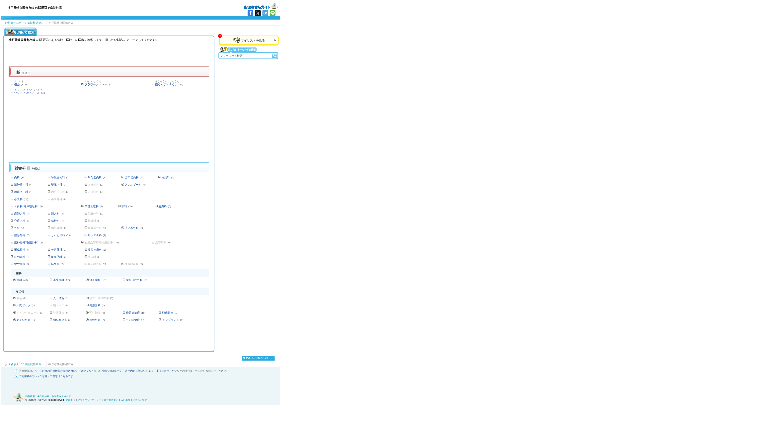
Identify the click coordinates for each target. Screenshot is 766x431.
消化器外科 (134, 227)
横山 (20, 84)
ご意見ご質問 (140, 399)
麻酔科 (57, 264)
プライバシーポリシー (90, 399)
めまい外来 (26, 319)
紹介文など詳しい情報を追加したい (101, 370)
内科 (19, 177)
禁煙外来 (97, 319)
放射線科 (22, 264)
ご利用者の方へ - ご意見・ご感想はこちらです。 (47, 376)
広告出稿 (125, 399)
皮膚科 (164, 206)
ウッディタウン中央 (29, 92)
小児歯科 (61, 280)
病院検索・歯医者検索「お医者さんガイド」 (49, 396)
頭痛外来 (170, 312)
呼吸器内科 (60, 177)
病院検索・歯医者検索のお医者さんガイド (261, 5)
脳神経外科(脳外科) (28, 242)
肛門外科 (22, 256)
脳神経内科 (23, 184)
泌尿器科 (58, 256)
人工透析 (60, 298)
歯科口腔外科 (137, 280)
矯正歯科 (97, 280)
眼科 (127, 206)
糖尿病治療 (135, 312)
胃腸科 (168, 177)
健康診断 (97, 305)
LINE (272, 13)
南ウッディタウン (169, 84)
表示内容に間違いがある (139, 370)
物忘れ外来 (62, 319)
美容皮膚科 (97, 249)
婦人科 (57, 213)
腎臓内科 (58, 184)
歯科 (22, 280)
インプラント (172, 319)
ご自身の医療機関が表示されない (58, 370)
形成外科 (22, 249)
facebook (250, 13)
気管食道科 (94, 206)
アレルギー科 (135, 184)
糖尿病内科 (23, 191)
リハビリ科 (61, 235)
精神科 (57, 220)
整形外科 (22, 235)
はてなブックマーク (265, 13)
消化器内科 (97, 177)
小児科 (21, 199)
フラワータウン (97, 84)
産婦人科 (22, 213)
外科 (19, 227)
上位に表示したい (166, 370)
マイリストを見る (253, 40)
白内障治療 (135, 319)
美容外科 (58, 249)
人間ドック (26, 305)
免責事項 (70, 399)
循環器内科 (134, 177)
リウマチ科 (97, 235)
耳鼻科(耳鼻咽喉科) (28, 206)
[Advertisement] (108, 130)
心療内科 (22, 220)
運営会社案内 (111, 399)
